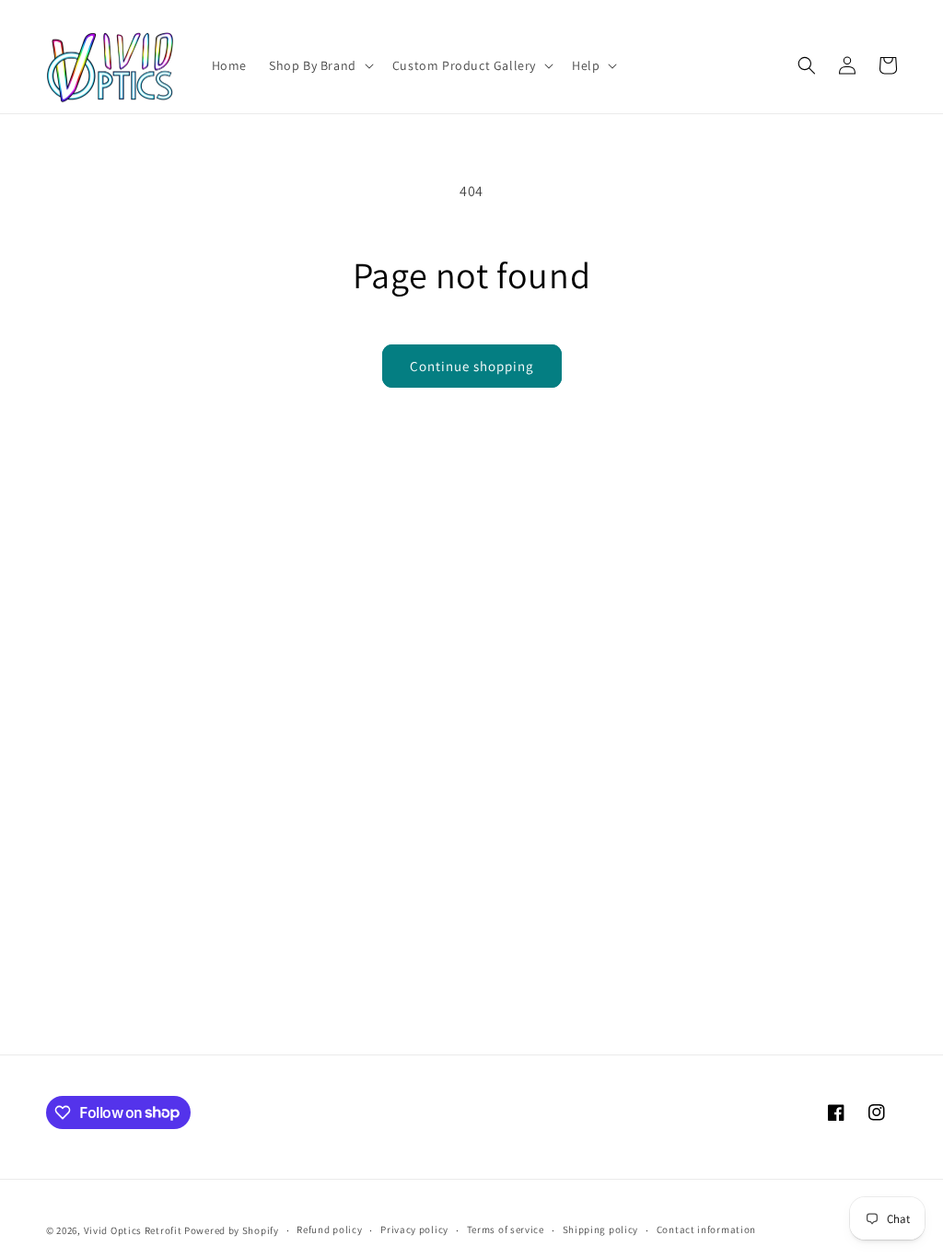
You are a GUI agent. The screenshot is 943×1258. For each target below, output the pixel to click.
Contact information (706, 1229)
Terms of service (505, 1229)
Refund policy (329, 1229)
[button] (319, 65)
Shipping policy (601, 1229)
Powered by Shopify (231, 1230)
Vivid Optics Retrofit (133, 1230)
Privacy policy (414, 1229)
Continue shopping (472, 366)
